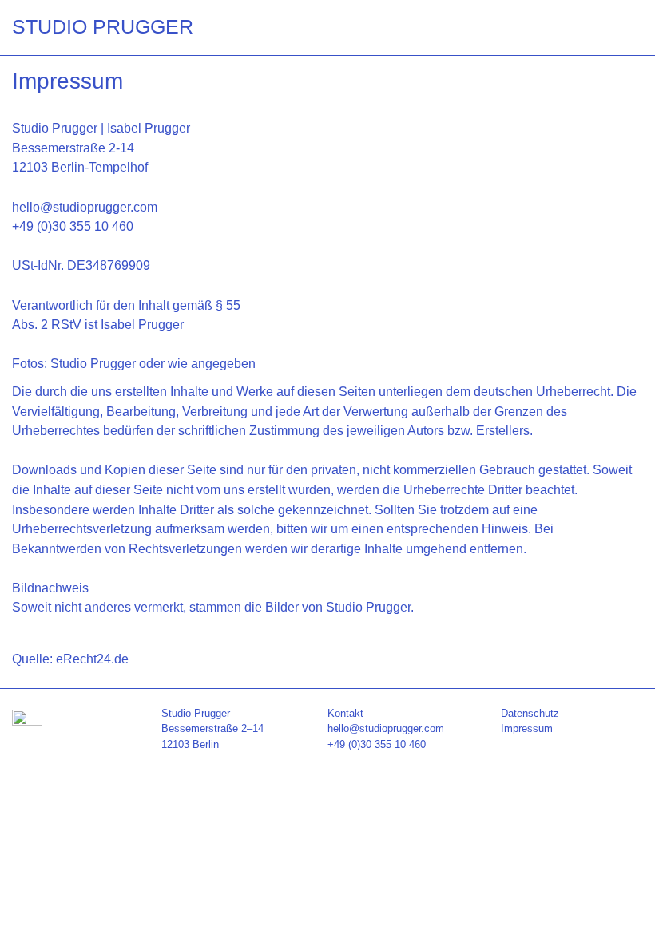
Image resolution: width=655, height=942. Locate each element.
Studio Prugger (102, 26)
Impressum (527, 728)
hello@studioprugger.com (386, 728)
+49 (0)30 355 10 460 (377, 744)
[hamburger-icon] (625, 27)
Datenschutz (530, 713)
